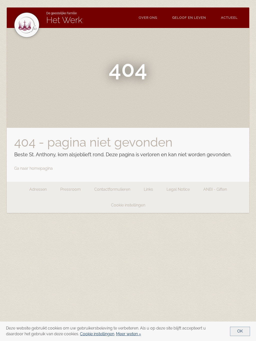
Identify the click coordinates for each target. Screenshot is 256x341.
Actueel (229, 17)
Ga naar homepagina (33, 168)
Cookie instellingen (128, 205)
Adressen (38, 189)
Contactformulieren (112, 189)
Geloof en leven (189, 17)
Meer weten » (128, 334)
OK (240, 331)
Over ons (148, 17)
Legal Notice (178, 189)
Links (148, 189)
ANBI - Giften (215, 189)
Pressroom (70, 189)
